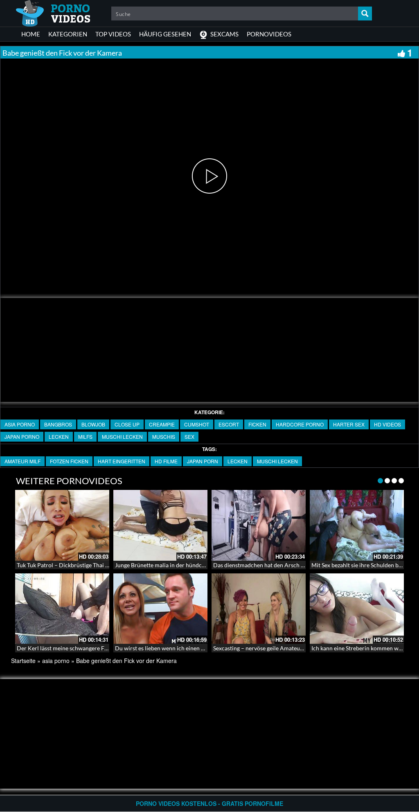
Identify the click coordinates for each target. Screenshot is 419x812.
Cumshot (196, 424)
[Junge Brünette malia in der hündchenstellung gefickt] (160, 525)
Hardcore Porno (300, 424)
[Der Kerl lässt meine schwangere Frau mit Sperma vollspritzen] (62, 608)
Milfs (85, 436)
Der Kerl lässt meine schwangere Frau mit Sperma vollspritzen (95, 648)
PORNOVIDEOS (269, 34)
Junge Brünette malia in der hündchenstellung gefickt (182, 565)
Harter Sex (349, 424)
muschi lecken (277, 461)
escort (229, 424)
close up (127, 424)
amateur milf (23, 461)
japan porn (202, 461)
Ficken (257, 424)
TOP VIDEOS (113, 34)
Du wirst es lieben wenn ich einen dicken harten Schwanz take (193, 648)
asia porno (20, 424)
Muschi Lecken (122, 436)
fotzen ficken (69, 461)
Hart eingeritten (121, 461)
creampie (162, 424)
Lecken (59, 436)
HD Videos (387, 424)
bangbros (58, 424)
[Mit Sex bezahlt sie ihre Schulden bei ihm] (357, 525)
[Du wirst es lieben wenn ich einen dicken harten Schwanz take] (160, 608)
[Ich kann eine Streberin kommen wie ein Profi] (357, 608)
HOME (30, 34)
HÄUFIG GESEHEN (165, 34)
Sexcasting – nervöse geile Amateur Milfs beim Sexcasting (285, 648)
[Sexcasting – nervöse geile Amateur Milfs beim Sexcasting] (259, 608)
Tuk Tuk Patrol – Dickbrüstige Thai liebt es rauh (76, 565)
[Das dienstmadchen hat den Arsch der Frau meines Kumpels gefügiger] (259, 525)
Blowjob (93, 424)
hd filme (166, 461)
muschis (163, 436)
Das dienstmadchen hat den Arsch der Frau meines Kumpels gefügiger (301, 565)
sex (189, 436)
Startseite (23, 660)
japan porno (22, 436)
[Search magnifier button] (365, 13)
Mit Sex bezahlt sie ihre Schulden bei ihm (362, 565)
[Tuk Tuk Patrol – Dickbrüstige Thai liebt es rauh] (62, 525)
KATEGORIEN (67, 34)
